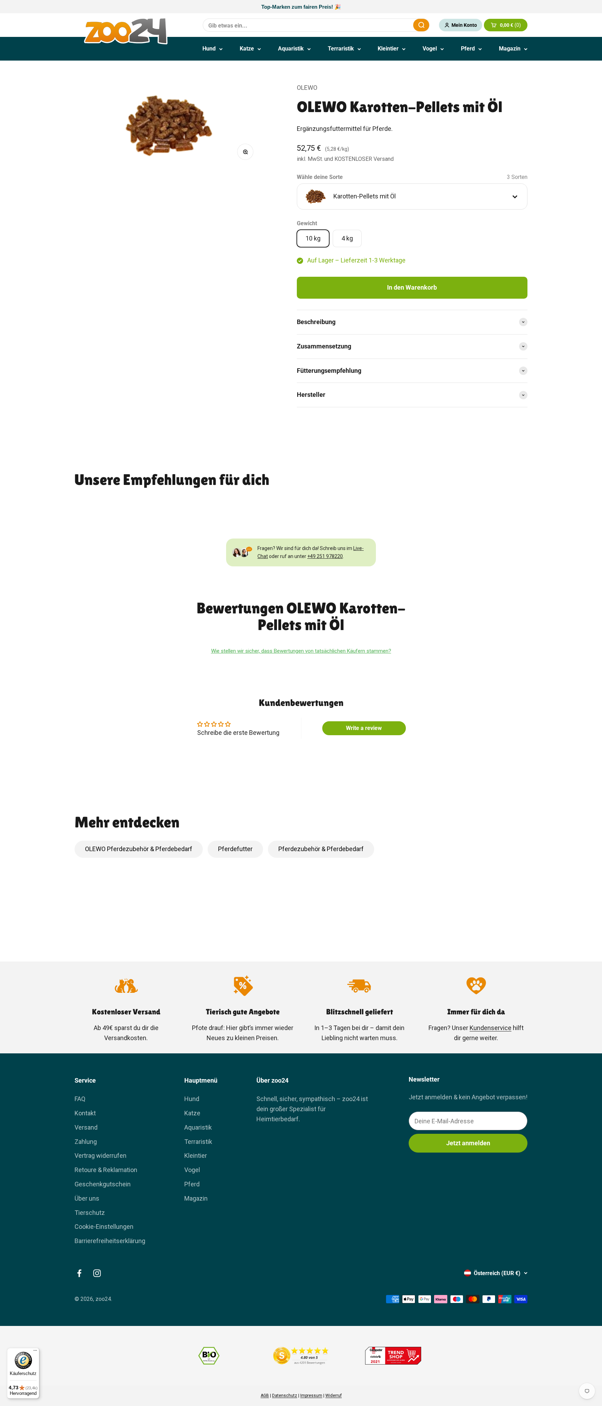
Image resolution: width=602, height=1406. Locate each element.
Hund (209, 48)
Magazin (509, 48)
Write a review (364, 728)
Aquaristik (291, 48)
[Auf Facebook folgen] (79, 1273)
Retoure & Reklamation (106, 1169)
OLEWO (307, 87)
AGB (265, 1395)
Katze (247, 48)
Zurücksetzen (391, 25)
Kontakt (85, 1113)
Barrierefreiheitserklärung (110, 1240)
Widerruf (333, 1395)
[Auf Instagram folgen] (97, 1273)
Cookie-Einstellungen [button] (104, 1226)
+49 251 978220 (325, 556)
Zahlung (86, 1141)
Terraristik (341, 48)
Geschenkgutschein (103, 1184)
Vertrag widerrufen (100, 1155)
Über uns (87, 1198)
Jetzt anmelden (468, 1143)
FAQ (80, 1098)
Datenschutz (284, 1395)
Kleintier (388, 48)
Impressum (311, 1395)
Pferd (468, 48)
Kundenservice (490, 1027)
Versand (86, 1127)
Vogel (430, 48)
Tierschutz (90, 1212)
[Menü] (35, 1352)
